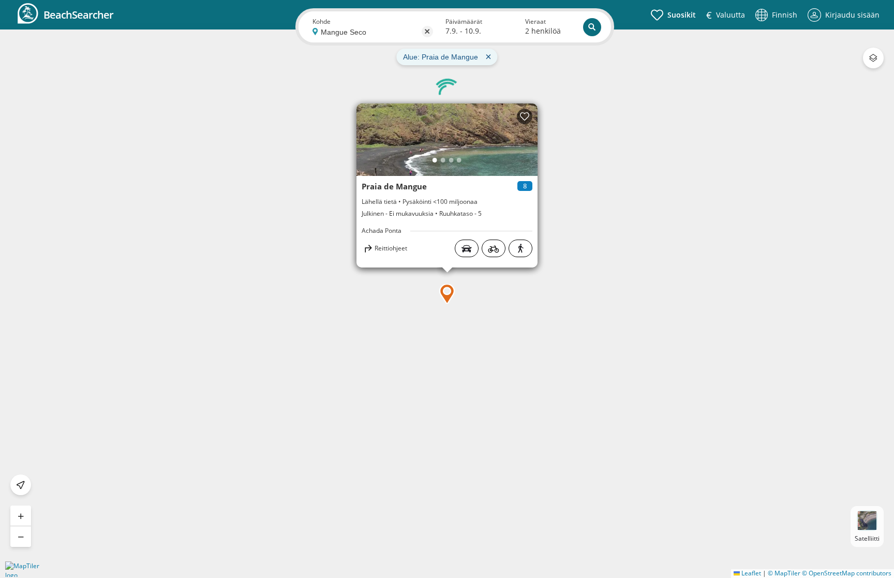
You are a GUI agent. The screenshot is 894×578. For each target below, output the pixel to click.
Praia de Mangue (394, 186)
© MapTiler (784, 573)
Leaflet (750, 573)
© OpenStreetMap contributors (846, 573)
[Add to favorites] (524, 116)
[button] (447, 294)
